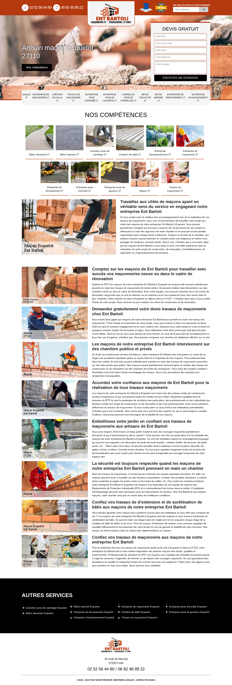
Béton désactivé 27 (145, 97)
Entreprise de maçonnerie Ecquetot (140, 606)
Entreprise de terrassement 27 (175, 96)
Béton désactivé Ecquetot (39, 613)
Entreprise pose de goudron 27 (110, 97)
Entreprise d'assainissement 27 (198, 97)
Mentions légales (124, 680)
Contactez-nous (145, 680)
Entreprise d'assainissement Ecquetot (94, 617)
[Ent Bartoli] (111, 13)
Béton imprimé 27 (158, 97)
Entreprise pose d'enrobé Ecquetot (188, 606)
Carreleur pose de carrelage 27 (128, 97)
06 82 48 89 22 (72, 7)
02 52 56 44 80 (40, 7)
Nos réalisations (37, 67)
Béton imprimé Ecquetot (87, 606)
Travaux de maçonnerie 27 (74, 97)
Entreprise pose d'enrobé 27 (91, 97)
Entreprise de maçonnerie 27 (40, 96)
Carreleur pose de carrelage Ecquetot (46, 607)
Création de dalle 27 (57, 97)
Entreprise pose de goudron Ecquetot (189, 612)
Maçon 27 (26, 96)
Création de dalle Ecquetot (135, 612)
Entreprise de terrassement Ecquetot (93, 612)
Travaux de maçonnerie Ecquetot (139, 617)
